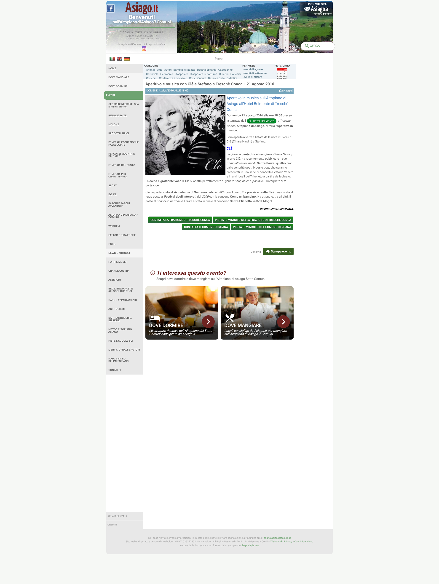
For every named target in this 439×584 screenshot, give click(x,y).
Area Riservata (117, 516)
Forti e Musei (117, 261)
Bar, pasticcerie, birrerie (120, 319)
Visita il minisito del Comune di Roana (262, 227)
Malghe (113, 124)
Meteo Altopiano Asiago (120, 330)
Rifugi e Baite (117, 115)
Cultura (201, 78)
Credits (112, 524)
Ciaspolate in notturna (203, 74)
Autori (167, 69)
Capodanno (225, 69)
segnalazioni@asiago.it (277, 537)
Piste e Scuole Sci (120, 340)
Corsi (192, 78)
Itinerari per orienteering (117, 175)
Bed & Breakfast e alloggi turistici (120, 290)
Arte (160, 69)
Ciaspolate (181, 74)
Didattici (232, 78)
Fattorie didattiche (122, 235)
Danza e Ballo (216, 78)
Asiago (130, 36)
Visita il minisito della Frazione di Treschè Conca (253, 220)
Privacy (288, 541)
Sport (112, 185)
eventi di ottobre (253, 76)
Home (112, 68)
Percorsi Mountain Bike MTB (121, 155)
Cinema (224, 74)
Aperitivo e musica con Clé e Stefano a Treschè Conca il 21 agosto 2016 (209, 84)
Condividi (256, 251)
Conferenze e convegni (173, 78)
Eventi (110, 95)
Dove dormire (118, 86)
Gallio (153, 36)
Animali (150, 69)
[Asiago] (141, 8)
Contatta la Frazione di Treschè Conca (180, 220)
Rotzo (155, 39)
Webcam (114, 226)
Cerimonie (166, 74)
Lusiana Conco (134, 39)
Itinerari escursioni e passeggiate (123, 143)
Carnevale (152, 74)
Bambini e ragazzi (184, 69)
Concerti (235, 74)
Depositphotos (250, 545)
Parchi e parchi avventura (119, 204)
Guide (112, 244)
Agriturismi (116, 309)
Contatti (114, 370)
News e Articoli (119, 253)
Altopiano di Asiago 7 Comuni (123, 216)
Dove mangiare (118, 77)
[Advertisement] (124, 443)
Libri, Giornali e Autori (124, 349)
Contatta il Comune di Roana (206, 227)
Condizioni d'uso (303, 541)
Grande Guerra (118, 270)
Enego (139, 36)
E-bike (112, 194)
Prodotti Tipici (118, 133)
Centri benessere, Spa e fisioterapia (123, 105)
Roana (147, 39)
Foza (146, 36)
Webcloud (276, 541)
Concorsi (151, 78)
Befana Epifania (206, 69)
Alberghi (114, 279)
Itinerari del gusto (121, 165)
